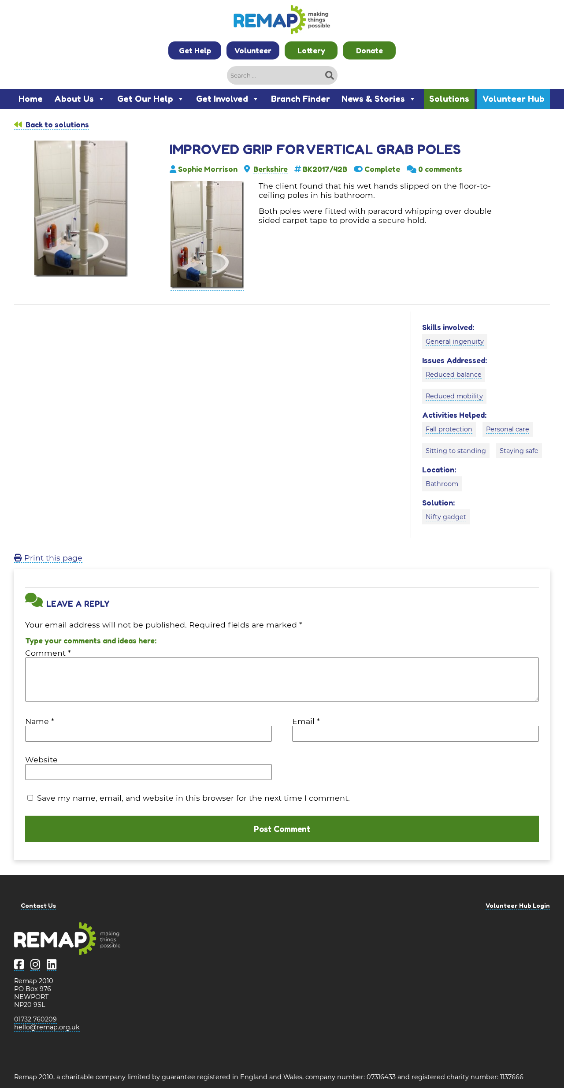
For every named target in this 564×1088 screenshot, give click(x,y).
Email (306, 721)
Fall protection (449, 429)
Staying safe (519, 451)
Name (39, 721)
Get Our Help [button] (145, 98)
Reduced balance (454, 375)
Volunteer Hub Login (518, 905)
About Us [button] (74, 98)
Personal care (507, 429)
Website (41, 759)
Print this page (52, 557)
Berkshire (270, 169)
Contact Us (38, 905)
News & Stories (373, 98)
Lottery (311, 50)
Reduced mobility (454, 396)
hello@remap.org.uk (47, 1027)
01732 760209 (35, 1019)
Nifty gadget (446, 517)
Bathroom (442, 484)
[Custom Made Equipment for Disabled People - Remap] (282, 20)
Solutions (449, 98)
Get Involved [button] (222, 98)
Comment (48, 652)
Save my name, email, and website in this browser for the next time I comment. (193, 797)
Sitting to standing (456, 451)
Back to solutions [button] (56, 124)
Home (31, 98)
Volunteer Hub (513, 98)
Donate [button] (369, 50)
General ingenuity (455, 341)
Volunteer (252, 50)
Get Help (195, 50)
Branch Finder (300, 98)
